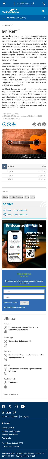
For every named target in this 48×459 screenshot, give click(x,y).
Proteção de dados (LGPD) (12, 443)
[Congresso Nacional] (8, 412)
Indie (33, 197)
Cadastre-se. (20, 307)
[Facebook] (4, 406)
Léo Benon (13, 382)
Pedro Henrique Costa (10, 114)
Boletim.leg (8, 337)
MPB (27, 197)
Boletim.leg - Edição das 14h (20, 341)
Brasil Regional (9, 379)
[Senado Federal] (24, 3)
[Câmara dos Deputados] (3, 412)
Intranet (7, 423)
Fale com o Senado (11, 446)
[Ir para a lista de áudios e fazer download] (13, 124)
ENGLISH (5, 417)
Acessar (24, 303)
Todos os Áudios (10, 394)
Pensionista (6, 438)
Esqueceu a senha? (10, 302)
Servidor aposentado (10, 435)
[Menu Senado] (4, 3)
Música (5, 197)
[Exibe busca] (43, 11)
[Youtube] (22, 406)
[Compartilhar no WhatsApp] (34, 124)
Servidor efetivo (8, 428)
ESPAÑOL (15, 417)
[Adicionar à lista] (9, 124)
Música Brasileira (16, 197)
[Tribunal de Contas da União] (14, 412)
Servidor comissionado (11, 431)
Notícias (7, 324)
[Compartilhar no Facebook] (39, 124)
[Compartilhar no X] (44, 124)
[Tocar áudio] (4, 124)
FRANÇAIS (24, 417)
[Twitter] (10, 406)
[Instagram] (16, 406)
